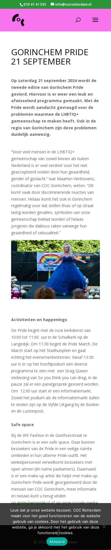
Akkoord (57, 541)
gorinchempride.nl (33, 502)
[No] (104, 526)
